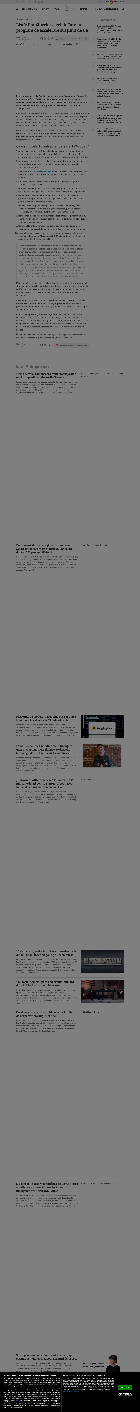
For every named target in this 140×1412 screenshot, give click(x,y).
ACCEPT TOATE (125, 1387)
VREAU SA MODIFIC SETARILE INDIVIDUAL (124, 1394)
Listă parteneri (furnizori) (71, 1391)
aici (17, 1400)
